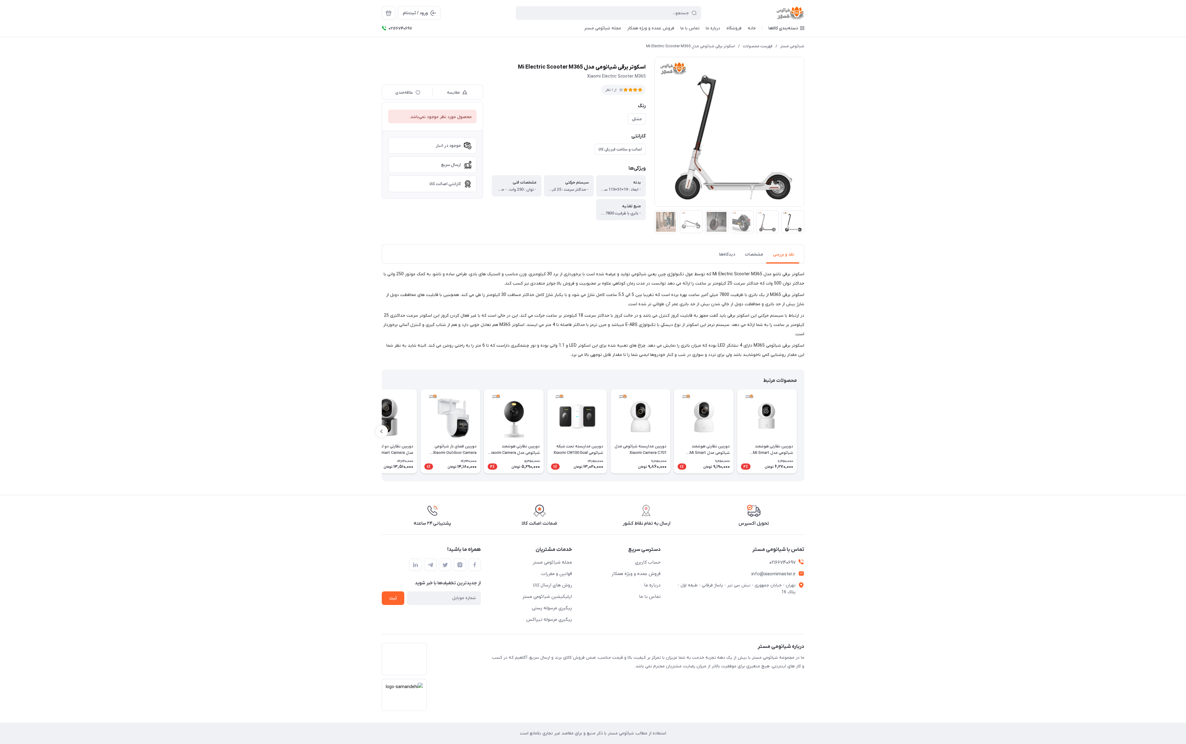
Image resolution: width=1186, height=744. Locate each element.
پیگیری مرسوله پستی (552, 608)
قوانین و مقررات (556, 574)
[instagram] (460, 565)
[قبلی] (804, 431)
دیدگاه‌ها (727, 254)
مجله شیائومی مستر (552, 562)
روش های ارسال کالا (552, 585)
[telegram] (430, 565)
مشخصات (754, 254)
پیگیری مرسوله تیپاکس (549, 619)
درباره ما (652, 585)
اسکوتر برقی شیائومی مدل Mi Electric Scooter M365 (690, 46)
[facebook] (475, 565)
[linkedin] (415, 565)
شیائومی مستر (792, 46)
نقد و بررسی (783, 254)
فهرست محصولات (757, 46)
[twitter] (445, 565)
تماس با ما (650, 597)
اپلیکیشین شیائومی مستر (547, 597)
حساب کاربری (648, 562)
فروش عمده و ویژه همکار (636, 574)
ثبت (393, 598)
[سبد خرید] (388, 13)
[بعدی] (382, 431)
